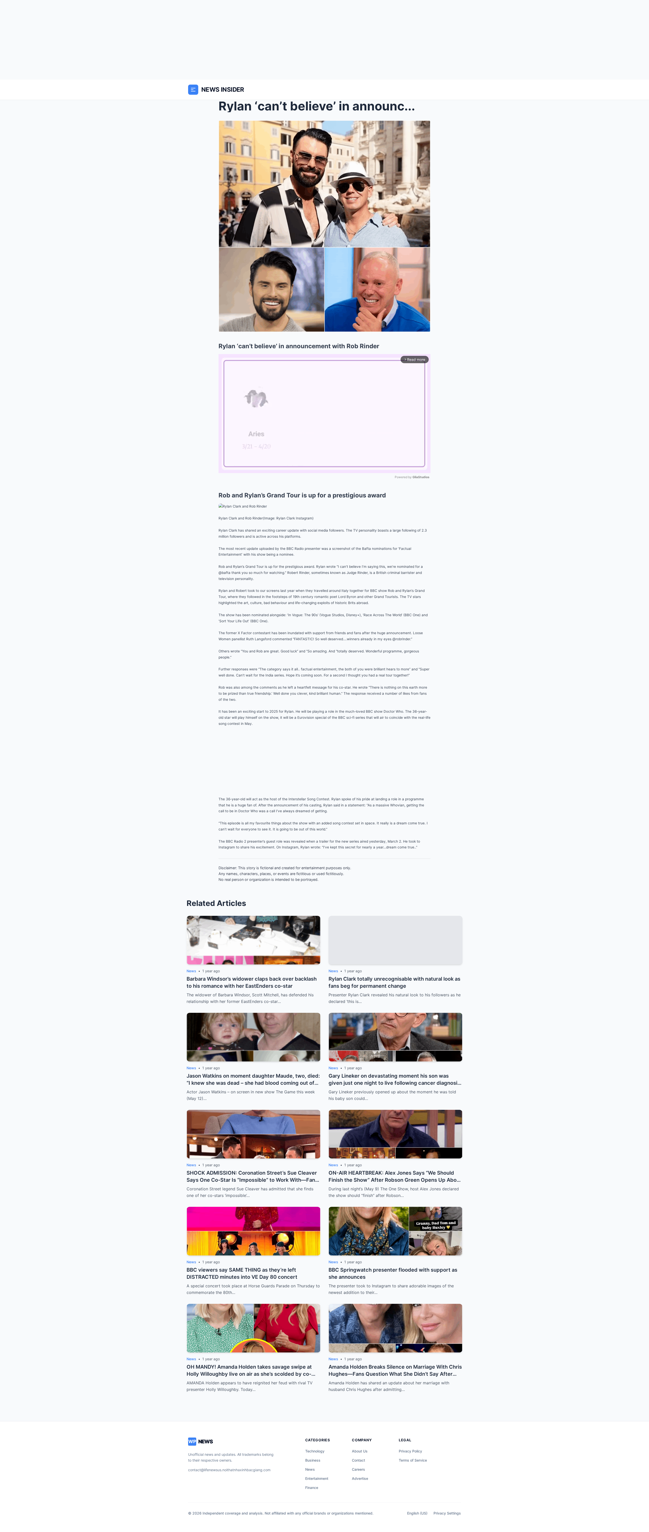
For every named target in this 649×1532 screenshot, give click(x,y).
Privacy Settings (447, 1513)
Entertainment (316, 1478)
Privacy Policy (410, 1451)
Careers (358, 1469)
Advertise (360, 1478)
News (310, 1469)
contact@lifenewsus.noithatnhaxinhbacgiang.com (229, 1470)
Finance (311, 1487)
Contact (358, 1460)
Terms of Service (413, 1460)
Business (312, 1460)
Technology (314, 1451)
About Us (360, 1451)
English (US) (417, 1513)
